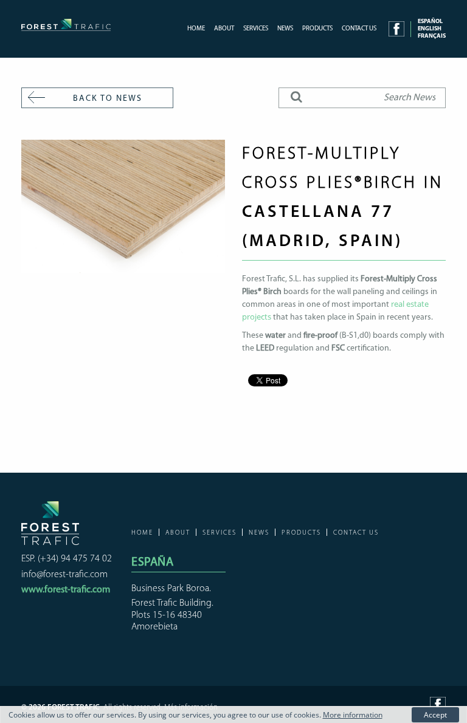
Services (255, 29)
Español (430, 21)
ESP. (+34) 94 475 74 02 (66, 559)
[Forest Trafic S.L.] (66, 26)
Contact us (359, 29)
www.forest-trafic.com (65, 590)
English (429, 29)
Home (196, 29)
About (224, 29)
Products (317, 29)
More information (352, 715)
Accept (435, 715)
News (285, 29)
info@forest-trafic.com (64, 575)
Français (432, 36)
